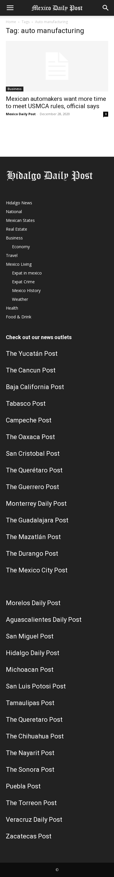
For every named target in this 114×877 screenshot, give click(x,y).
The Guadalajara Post (37, 520)
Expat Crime (23, 281)
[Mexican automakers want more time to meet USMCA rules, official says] (57, 66)
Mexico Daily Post (21, 114)
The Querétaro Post (34, 470)
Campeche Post (28, 420)
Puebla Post (23, 786)
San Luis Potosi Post (36, 686)
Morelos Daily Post (33, 603)
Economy (21, 246)
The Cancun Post (31, 370)
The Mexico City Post (37, 570)
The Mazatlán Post (33, 537)
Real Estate (16, 229)
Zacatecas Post (28, 836)
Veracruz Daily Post (34, 819)
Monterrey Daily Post (36, 503)
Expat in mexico (27, 273)
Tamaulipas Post (30, 703)
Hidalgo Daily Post (32, 653)
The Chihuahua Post (35, 736)
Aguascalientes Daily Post (44, 619)
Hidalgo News (19, 203)
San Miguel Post (29, 636)
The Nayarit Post (30, 753)
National (14, 211)
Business (15, 89)
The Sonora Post (30, 769)
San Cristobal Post (33, 453)
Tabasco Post (26, 403)
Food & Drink (18, 317)
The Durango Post (32, 553)
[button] (10, 8)
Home (11, 21)
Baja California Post (35, 387)
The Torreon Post (31, 803)
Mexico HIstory (26, 290)
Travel (12, 255)
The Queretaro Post (34, 719)
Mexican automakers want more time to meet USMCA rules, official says (56, 102)
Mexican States (20, 220)
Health (12, 308)
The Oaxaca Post (30, 437)
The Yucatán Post (32, 353)
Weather (20, 299)
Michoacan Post (29, 669)
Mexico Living (19, 264)
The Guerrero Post (32, 487)
